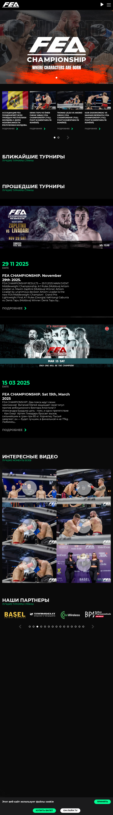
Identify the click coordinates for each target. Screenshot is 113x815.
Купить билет (44, 810)
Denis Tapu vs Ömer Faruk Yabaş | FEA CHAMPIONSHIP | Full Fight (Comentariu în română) (40, 118)
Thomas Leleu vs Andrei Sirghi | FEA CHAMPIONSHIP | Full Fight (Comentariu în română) (69, 118)
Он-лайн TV (70, 810)
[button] (56, 78)
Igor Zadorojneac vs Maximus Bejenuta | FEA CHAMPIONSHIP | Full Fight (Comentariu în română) (97, 118)
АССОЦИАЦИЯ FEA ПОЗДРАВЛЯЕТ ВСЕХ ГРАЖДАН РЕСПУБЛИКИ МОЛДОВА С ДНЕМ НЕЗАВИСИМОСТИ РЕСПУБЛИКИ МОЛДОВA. (14, 119)
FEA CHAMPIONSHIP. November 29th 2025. (31, 277)
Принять (102, 801)
